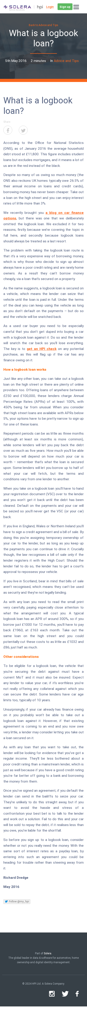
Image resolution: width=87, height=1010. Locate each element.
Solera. (48, 953)
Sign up (65, 6)
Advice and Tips (66, 61)
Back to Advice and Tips (43, 25)
